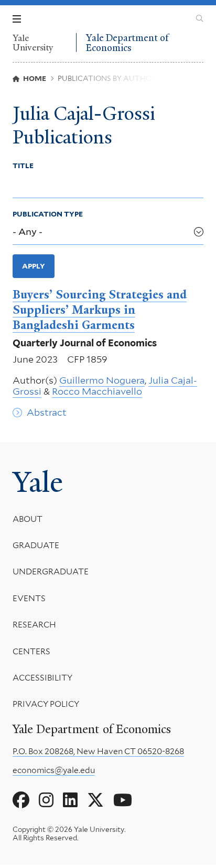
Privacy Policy (46, 704)
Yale (38, 482)
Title (23, 165)
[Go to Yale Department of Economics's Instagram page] (46, 800)
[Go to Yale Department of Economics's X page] (95, 800)
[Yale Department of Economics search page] (199, 19)
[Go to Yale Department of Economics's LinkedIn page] (70, 800)
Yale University (33, 43)
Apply (33, 266)
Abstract (47, 412)
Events (29, 598)
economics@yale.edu (54, 770)
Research (34, 625)
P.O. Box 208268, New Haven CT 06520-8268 (98, 751)
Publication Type (48, 214)
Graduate (36, 545)
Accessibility (42, 678)
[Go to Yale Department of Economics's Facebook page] (21, 800)
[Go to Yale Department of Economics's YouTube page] (122, 800)
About (27, 519)
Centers (31, 651)
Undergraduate (51, 571)
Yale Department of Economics (127, 43)
